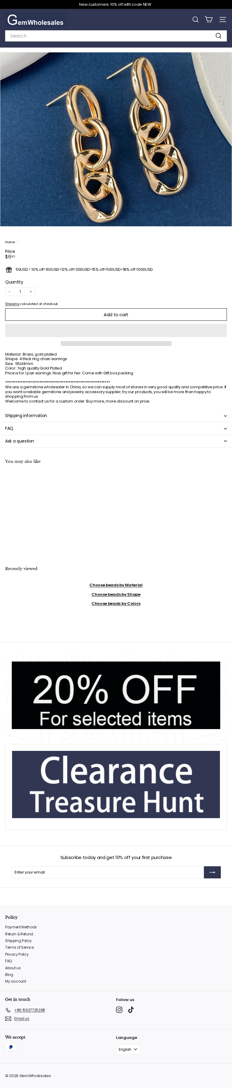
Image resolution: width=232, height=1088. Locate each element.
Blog (9, 974)
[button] (116, 330)
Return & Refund (19, 934)
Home (10, 242)
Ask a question (19, 441)
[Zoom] (223, 217)
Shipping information (26, 416)
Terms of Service (19, 947)
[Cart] (208, 19)
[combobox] (116, 35)
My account (15, 981)
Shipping (12, 303)
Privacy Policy (16, 954)
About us (13, 967)
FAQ (9, 428)
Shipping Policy (18, 940)
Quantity (14, 282)
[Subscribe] (212, 872)
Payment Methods (21, 927)
